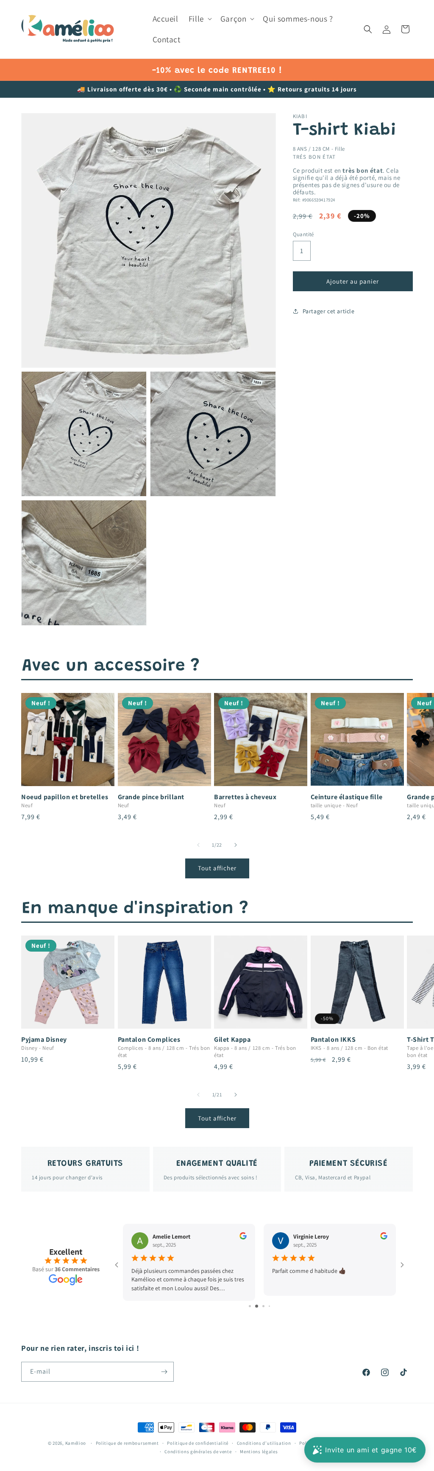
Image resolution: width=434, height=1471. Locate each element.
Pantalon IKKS (333, 1039)
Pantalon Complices (149, 1039)
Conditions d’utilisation (264, 1443)
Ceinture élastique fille (347, 797)
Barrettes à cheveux (245, 797)
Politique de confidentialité (197, 1443)
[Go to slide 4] (266, 1306)
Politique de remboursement (127, 1443)
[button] (199, 18)
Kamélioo (75, 1443)
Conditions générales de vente (197, 1451)
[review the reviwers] (243, 1237)
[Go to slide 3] (259, 1306)
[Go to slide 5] (272, 1306)
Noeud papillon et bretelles (64, 797)
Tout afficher (217, 868)
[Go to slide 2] (253, 1306)
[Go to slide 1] (247, 1306)
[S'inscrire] (164, 1372)
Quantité (303, 234)
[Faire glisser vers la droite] (235, 845)
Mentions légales (259, 1451)
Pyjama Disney (44, 1039)
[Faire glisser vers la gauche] (198, 845)
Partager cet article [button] (329, 311)
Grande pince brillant (151, 797)
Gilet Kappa (232, 1039)
